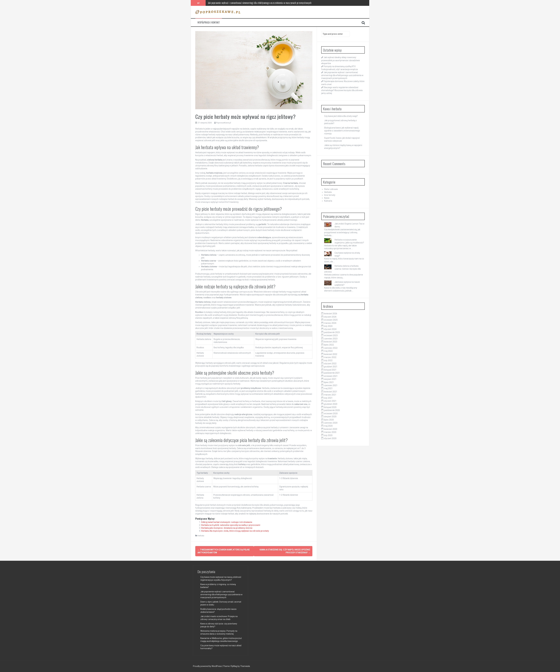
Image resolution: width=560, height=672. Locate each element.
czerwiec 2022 (330, 348)
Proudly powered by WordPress (207, 666)
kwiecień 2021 (330, 391)
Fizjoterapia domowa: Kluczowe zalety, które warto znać (234, 3)
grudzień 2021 (330, 366)
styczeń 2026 (330, 317)
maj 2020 (328, 426)
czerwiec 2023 (330, 338)
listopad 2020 (330, 407)
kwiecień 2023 (330, 342)
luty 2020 (328, 435)
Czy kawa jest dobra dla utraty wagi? (341, 116)
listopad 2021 (330, 370)
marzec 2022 (330, 357)
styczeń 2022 (330, 363)
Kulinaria (328, 201)
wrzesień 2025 (331, 320)
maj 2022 (328, 351)
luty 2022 (328, 360)
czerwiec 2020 (330, 423)
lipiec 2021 (329, 382)
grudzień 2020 (330, 404)
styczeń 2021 (330, 401)
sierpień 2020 (330, 416)
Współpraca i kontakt (208, 22)
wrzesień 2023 (331, 335)
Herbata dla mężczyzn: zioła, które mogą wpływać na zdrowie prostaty (235, 531)
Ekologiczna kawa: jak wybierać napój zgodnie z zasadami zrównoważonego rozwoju (342, 131)
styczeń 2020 (330, 438)
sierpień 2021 (330, 379)
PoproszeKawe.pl (223, 123)
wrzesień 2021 (331, 376)
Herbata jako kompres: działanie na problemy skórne (226, 528)
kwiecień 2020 (330, 429)
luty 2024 (328, 326)
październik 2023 (332, 332)
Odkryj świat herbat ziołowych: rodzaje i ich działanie (226, 522)
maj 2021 (328, 388)
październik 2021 (332, 373)
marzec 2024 (330, 323)
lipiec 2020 (329, 420)
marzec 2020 (330, 432)
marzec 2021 (330, 395)
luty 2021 (328, 398)
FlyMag (234, 666)
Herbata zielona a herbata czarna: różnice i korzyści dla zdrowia (342, 269)
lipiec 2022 (329, 345)
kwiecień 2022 (330, 354)
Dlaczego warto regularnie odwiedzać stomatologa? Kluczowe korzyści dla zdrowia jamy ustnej (342, 90)
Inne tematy (329, 195)
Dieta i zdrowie (331, 189)
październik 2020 (332, 410)
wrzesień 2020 (331, 413)
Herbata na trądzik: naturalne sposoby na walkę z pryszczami (230, 525)
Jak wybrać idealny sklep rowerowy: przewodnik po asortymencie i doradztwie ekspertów (340, 60)
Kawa (326, 198)
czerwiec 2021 (330, 385)
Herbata (200, 536)
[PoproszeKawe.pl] (217, 12)
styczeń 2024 (330, 329)
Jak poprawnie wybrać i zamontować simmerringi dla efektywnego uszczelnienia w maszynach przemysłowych (342, 75)
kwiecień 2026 (330, 313)
